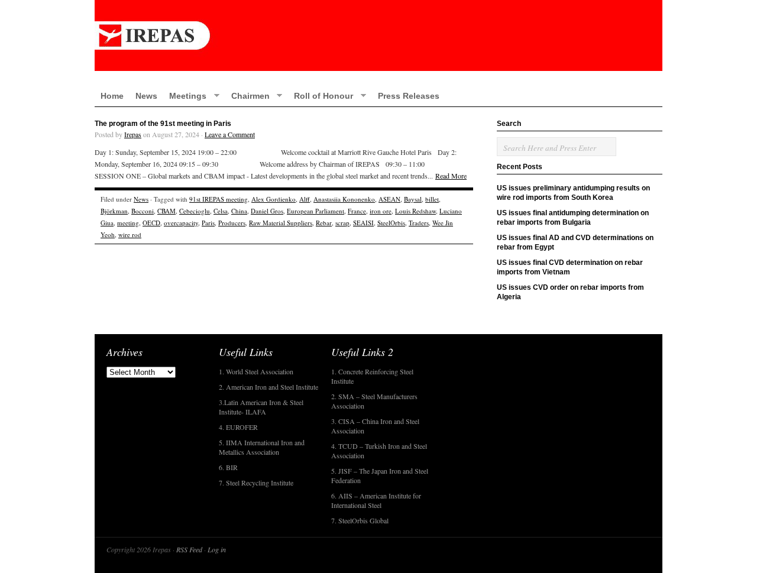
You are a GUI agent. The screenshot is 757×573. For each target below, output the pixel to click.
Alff (304, 199)
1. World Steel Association (256, 371)
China (239, 210)
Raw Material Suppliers (280, 222)
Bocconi (142, 210)
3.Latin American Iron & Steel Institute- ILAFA (261, 406)
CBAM (166, 210)
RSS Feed (189, 549)
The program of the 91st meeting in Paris (163, 123)
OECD (151, 222)
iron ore (381, 210)
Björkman (114, 210)
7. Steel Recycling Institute (256, 482)
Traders (419, 222)
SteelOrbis (391, 222)
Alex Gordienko (273, 199)
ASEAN (389, 199)
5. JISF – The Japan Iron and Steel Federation (379, 475)
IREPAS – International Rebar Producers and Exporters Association (378, 35)
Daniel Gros (267, 210)
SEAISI (363, 222)
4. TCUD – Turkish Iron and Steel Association (379, 450)
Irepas (132, 134)
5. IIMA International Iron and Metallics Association (262, 447)
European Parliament (315, 210)
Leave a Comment (230, 134)
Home (112, 96)
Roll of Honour (320, 95)
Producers (231, 222)
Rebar (324, 222)
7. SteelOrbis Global (360, 520)
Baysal (413, 199)
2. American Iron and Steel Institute (268, 386)
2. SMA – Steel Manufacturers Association (374, 400)
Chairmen (247, 95)
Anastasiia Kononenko (344, 199)
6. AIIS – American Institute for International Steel (376, 500)
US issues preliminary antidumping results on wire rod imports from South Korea (573, 193)
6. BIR (228, 467)
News (146, 96)
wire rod (129, 234)
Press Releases (408, 96)
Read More (451, 175)
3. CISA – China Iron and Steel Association (375, 425)
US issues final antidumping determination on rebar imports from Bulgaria (573, 217)
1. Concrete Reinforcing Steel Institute (372, 376)
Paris (208, 222)
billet (432, 199)
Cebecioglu (194, 210)
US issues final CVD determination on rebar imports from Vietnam (570, 267)
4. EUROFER (238, 427)
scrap (342, 222)
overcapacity (181, 222)
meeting (128, 222)
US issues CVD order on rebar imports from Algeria (570, 292)
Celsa (220, 210)
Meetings (184, 95)
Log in (217, 549)
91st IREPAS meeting (218, 199)
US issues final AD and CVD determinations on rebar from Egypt (575, 242)
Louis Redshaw (415, 210)
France (357, 210)
